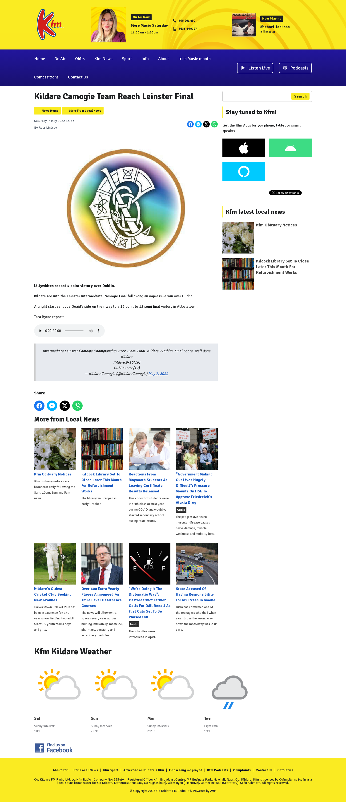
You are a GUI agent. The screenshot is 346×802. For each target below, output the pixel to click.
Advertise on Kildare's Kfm (143, 770)
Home (39, 58)
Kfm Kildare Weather (73, 651)
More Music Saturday (149, 25)
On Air (60, 58)
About (163, 58)
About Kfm (60, 770)
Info (145, 58)
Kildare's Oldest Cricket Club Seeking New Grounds (53, 594)
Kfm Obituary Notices (53, 474)
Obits (80, 58)
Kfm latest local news (255, 212)
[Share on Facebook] (190, 124)
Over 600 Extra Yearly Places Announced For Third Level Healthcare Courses (101, 597)
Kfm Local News (85, 770)
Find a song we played (185, 770)
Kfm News (103, 58)
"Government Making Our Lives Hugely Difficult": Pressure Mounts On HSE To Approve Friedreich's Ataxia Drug (194, 488)
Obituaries (285, 770)
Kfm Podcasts (217, 770)
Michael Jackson (275, 27)
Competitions (46, 77)
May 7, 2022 (158, 373)
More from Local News (85, 111)
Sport (127, 58)
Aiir (213, 791)
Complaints (242, 770)
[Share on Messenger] (198, 124)
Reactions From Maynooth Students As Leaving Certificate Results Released (148, 482)
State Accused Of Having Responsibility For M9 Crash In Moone (195, 594)
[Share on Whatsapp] (214, 124)
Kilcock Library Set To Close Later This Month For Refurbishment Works (101, 482)
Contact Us (78, 77)
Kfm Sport (110, 770)
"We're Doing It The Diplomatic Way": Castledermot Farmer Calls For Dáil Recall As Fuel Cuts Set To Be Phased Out (149, 602)
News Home (50, 111)
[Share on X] (206, 124)
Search (300, 96)
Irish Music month (194, 58)
